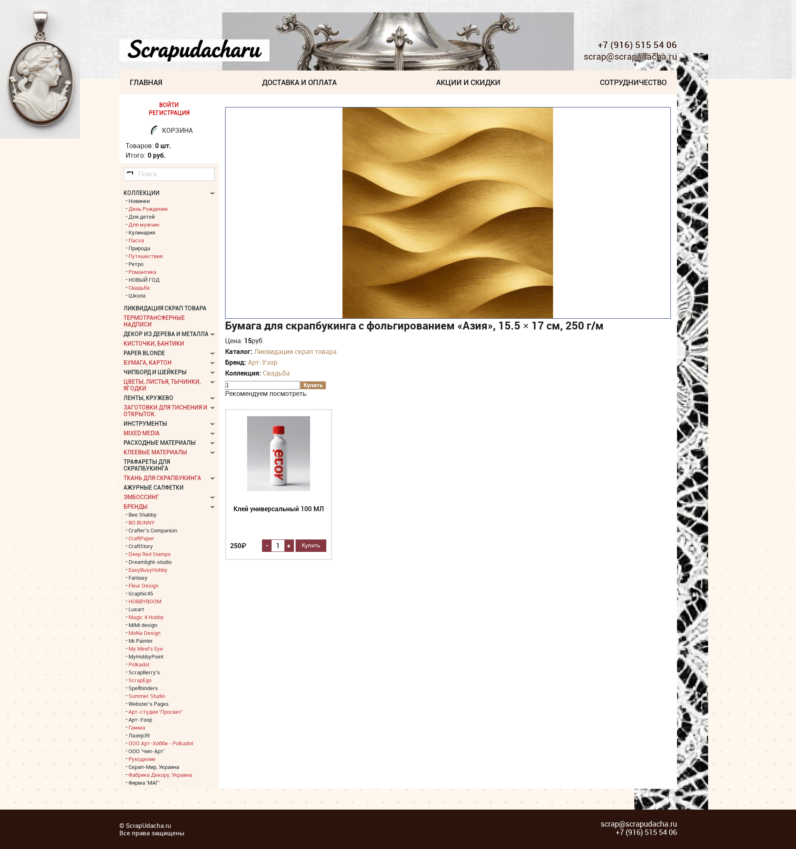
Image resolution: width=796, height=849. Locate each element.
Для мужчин (144, 224)
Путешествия (146, 256)
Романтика (142, 272)
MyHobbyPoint (146, 656)
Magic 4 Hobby (146, 617)
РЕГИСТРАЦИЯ (169, 113)
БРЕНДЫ (136, 506)
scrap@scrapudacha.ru (630, 57)
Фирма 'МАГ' (144, 782)
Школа (137, 295)
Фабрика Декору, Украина (160, 774)
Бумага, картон (148, 362)
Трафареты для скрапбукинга (147, 465)
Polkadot (139, 664)
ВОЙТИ (169, 105)
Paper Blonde (144, 353)
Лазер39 (139, 735)
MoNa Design (144, 633)
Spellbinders (143, 688)
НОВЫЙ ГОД (144, 279)
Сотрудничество (633, 82)
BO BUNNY (142, 522)
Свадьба (276, 373)
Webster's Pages (149, 704)
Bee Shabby (143, 514)
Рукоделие (142, 759)
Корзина (177, 130)
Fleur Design (143, 585)
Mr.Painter (141, 640)
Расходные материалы (160, 442)
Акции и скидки (468, 82)
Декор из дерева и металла (166, 334)
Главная (146, 82)
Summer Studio (147, 696)
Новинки (139, 201)
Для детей (142, 216)
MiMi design (143, 625)
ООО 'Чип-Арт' (147, 751)
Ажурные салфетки (154, 487)
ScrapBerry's (144, 672)
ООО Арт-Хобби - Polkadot (161, 743)
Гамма (137, 727)
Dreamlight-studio (150, 562)
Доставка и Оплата (299, 82)
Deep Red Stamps (150, 554)
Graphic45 (141, 593)
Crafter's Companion (153, 530)
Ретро (136, 264)
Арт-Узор (262, 362)
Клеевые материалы (155, 452)
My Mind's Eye (146, 648)
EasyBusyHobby (148, 569)
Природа (139, 248)
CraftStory (141, 546)
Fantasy (138, 577)
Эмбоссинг (141, 497)
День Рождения (148, 208)
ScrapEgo (140, 680)
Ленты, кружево (148, 398)
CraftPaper (141, 538)
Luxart (136, 609)
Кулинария (142, 232)
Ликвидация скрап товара (295, 351)
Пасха (136, 240)
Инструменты (145, 423)
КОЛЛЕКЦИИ (142, 193)
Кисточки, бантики (154, 343)
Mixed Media (142, 433)
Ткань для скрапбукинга (162, 478)
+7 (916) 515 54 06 (637, 45)
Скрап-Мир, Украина (154, 767)
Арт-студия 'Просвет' (156, 711)
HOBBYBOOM (145, 601)
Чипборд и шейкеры (155, 372)
